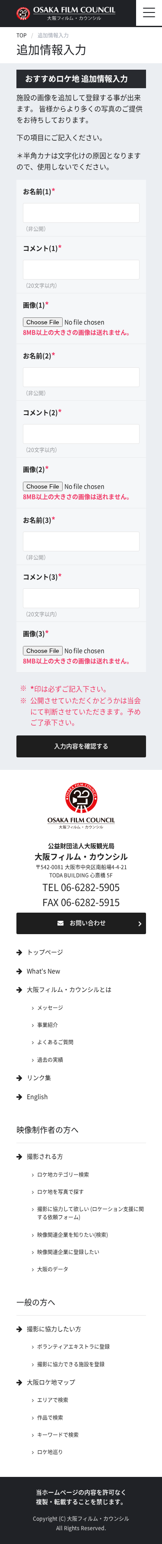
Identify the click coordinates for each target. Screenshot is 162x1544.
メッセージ (50, 1007)
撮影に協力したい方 (54, 1329)
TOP (21, 35)
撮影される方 (45, 1156)
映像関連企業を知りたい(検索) (72, 1234)
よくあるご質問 (55, 1042)
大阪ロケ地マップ (51, 1382)
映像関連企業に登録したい (68, 1252)
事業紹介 (47, 1024)
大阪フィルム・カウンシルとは (69, 990)
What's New (43, 971)
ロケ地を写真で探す (60, 1191)
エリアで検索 (52, 1400)
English (37, 1097)
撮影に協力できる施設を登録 (71, 1364)
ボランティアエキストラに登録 (73, 1346)
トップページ (45, 952)
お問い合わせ (88, 923)
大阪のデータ (52, 1269)
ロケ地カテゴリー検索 (63, 1174)
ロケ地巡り (50, 1452)
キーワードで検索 (58, 1434)
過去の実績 (50, 1059)
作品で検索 (50, 1417)
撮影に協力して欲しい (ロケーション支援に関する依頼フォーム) (90, 1213)
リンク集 (39, 1078)
